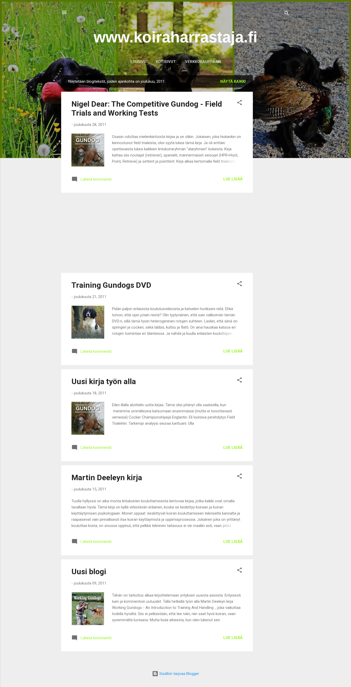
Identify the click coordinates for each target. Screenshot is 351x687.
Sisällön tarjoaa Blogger (178, 673)
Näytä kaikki (233, 81)
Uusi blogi (88, 571)
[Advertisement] (273, 152)
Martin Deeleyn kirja (106, 477)
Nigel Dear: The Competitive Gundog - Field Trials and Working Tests (146, 108)
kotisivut (166, 61)
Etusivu (138, 61)
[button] (239, 103)
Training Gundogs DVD (111, 285)
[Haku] (287, 14)
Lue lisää (233, 179)
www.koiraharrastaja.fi (175, 37)
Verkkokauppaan (203, 61)
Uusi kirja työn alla (103, 381)
